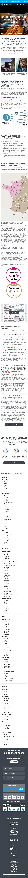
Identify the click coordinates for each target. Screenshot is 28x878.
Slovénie (6, 543)
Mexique (6, 559)
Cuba (5, 572)
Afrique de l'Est (6, 707)
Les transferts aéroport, (12, 83)
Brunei (5, 621)
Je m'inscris (14, 761)
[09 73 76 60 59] (26, 4)
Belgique (6, 508)
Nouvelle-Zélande (8, 680)
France (5, 485)
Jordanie (6, 739)
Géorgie (6, 661)
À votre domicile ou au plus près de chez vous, (13, 165)
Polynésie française (9, 681)
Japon (5, 652)
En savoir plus (14, 462)
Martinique (6, 585)
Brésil (5, 603)
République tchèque (9, 502)
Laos (5, 626)
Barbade (6, 568)
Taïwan (6, 655)
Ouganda (6, 710)
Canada (6, 553)
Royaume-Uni (7, 519)
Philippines (7, 629)
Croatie (6, 537)
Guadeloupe (7, 578)
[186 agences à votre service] (20, 4)
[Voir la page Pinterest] (12, 753)
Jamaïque (6, 583)
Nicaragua (6, 586)
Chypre (6, 482)
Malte (5, 490)
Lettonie (6, 526)
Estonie (6, 525)
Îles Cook (6, 677)
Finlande (6, 511)
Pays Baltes (5, 523)
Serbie (5, 542)
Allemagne (6, 495)
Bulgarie (6, 535)
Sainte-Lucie (7, 596)
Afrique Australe (6, 696)
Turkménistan (7, 667)
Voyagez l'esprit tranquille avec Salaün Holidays (14, 41)
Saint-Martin (7, 593)
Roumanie (6, 540)
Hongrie (6, 499)
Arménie (6, 659)
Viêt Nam (6, 634)
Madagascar (7, 727)
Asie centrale (5, 657)
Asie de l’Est (5, 647)
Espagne (6, 483)
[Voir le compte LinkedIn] (22, 753)
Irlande (5, 513)
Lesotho (6, 701)
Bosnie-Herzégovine (9, 534)
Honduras (6, 581)
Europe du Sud (5, 480)
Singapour (6, 631)
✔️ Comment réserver (13, 137)
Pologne (6, 500)
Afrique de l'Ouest (6, 714)
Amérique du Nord (6, 551)
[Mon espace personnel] (23, 4)
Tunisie (6, 694)
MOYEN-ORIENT (6, 732)
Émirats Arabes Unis (9, 736)
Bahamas (6, 567)
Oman (5, 741)
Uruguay (6, 612)
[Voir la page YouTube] (15, 753)
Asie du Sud (5, 636)
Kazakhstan (7, 663)
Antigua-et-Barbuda (8, 564)
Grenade (6, 577)
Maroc (5, 692)
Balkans (4, 530)
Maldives (6, 641)
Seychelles (6, 728)
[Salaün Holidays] (8, 4)
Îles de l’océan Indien (7, 721)
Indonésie (6, 624)
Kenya (5, 709)
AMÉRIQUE (5, 548)
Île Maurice (6, 723)
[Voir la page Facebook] (5, 753)
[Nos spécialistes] (17, 4)
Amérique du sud (6, 598)
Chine (5, 649)
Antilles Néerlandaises (9, 565)
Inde (5, 640)
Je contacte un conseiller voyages (14, 424)
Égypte (5, 691)
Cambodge (6, 623)
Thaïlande (6, 632)
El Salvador (7, 575)
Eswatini (6, 700)
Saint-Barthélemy (8, 591)
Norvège (6, 516)
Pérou (5, 610)
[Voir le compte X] (9, 753)
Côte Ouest (7, 558)
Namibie (6, 703)
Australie (6, 673)
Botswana (6, 698)
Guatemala (7, 580)
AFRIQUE (4, 686)
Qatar (5, 742)
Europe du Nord (6, 506)
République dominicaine (10, 590)
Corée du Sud (7, 650)
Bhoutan (6, 638)
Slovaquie (6, 504)
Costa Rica (6, 570)
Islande (6, 514)
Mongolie (6, 654)
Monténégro (7, 539)
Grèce (5, 486)
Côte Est (7, 556)
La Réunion (7, 725)
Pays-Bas (6, 517)
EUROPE (4, 477)
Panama (6, 588)
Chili (5, 605)
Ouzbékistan (7, 666)
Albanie (6, 532)
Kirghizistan (7, 664)
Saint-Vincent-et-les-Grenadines (11, 594)
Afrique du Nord (6, 689)
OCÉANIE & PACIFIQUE (8, 671)
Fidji (5, 675)
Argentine (6, 600)
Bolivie (5, 602)
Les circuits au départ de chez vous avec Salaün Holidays (11, 33)
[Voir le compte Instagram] (19, 753)
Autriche (6, 497)
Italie (5, 488)
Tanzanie (6, 712)
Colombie (6, 607)
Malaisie (6, 628)
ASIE (3, 616)
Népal (5, 643)
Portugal (6, 491)
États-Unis (6, 555)
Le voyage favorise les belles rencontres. (14, 441)
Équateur (6, 608)
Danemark (6, 509)
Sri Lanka (6, 645)
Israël (5, 737)
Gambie (6, 718)
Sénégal (6, 719)
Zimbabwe (6, 705)
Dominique (6, 573)
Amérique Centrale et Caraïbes (9, 561)
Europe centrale (6, 493)
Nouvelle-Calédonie (8, 678)
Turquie (6, 744)
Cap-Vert (6, 716)
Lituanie (6, 528)
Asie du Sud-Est (6, 619)
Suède (5, 521)
